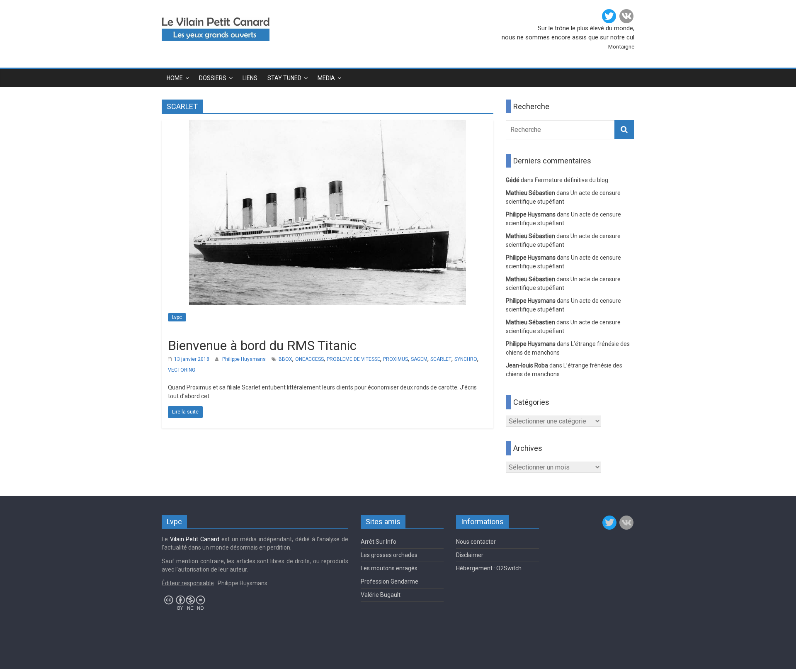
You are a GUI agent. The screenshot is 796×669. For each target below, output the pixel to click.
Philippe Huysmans (244, 359)
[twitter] (609, 16)
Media (326, 78)
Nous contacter (476, 541)
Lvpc (177, 317)
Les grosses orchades (389, 555)
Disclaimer (469, 555)
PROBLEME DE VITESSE (353, 359)
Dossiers (212, 78)
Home (175, 78)
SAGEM (419, 359)
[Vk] (626, 16)
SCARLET (440, 359)
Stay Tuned (284, 78)
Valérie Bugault (380, 594)
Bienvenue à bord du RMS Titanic (262, 345)
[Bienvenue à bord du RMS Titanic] (327, 125)
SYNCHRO (465, 359)
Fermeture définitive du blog (571, 180)
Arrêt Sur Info (378, 541)
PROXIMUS (395, 359)
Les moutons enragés (389, 568)
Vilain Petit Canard (194, 539)
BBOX (285, 359)
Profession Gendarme (389, 581)
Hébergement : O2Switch (489, 568)
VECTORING (181, 370)
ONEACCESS (309, 359)
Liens (250, 78)
